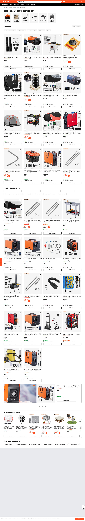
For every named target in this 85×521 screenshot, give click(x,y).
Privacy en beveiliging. (56, 518)
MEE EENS (79, 518)
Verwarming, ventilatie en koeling (11, 7)
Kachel (18, 7)
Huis (4, 7)
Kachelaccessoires (22, 7)
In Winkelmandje (13, 68)
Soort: (74, 26)
